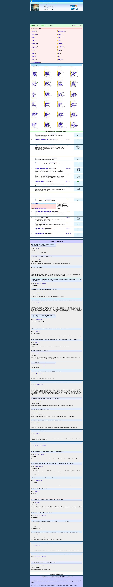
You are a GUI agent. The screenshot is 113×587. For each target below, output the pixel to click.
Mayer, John (33, 41)
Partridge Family (73, 87)
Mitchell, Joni (47, 113)
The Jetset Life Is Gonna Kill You (63, 206)
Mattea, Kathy (47, 73)
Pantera (72, 83)
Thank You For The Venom (62, 205)
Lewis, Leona (34, 86)
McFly (46, 83)
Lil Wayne (33, 92)
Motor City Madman (38, 319)
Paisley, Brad (73, 81)
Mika (45, 104)
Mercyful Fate (47, 97)
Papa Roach (73, 84)
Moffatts (46, 115)
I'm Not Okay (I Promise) (62, 203)
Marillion (33, 126)
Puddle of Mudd (73, 126)
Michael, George (47, 102)
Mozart (59, 66)
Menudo (46, 96)
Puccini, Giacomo (74, 125)
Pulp (72, 127)
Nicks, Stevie (60, 97)
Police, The (73, 108)
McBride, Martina (34, 43)
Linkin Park (33, 94)
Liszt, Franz (33, 96)
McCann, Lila (47, 77)
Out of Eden (73, 73)
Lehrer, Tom (33, 81)
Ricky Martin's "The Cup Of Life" (40, 283)
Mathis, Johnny (47, 72)
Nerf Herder (60, 87)
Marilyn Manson (34, 127)
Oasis (59, 40)
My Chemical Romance (61, 31)
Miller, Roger (47, 106)
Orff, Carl (59, 128)
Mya (58, 75)
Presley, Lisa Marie (74, 115)
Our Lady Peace (60, 46)
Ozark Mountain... (74, 76)
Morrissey (46, 123)
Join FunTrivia (40, 2)
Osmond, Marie (73, 71)
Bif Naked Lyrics (37, 248)
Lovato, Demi (34, 106)
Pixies (72, 102)
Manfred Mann (34, 122)
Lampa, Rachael (34, 73)
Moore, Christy (47, 118)
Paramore (72, 85)
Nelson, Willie (60, 85)
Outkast (72, 74)
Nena (59, 86)
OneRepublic (60, 124)
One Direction (60, 43)
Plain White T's (73, 105)
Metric (46, 101)
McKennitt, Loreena (48, 85)
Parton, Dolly (73, 86)
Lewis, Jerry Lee (34, 85)
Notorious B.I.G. (60, 107)
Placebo (72, 104)
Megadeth (46, 92)
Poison (59, 56)
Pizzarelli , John (73, 103)
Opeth (59, 125)
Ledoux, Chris (34, 77)
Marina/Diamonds (34, 128)
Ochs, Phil (59, 118)
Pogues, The (73, 106)
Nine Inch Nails (60, 101)
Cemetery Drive (60, 204)
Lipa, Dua (33, 95)
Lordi (32, 104)
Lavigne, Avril (34, 30)
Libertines (33, 87)
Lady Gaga (67, 145)
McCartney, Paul (34, 46)
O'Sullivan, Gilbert (60, 113)
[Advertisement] (56, 18)
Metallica (33, 53)
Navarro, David (60, 81)
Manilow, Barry (34, 124)
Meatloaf (33, 50)
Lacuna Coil (67, 139)
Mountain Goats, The (48, 128)
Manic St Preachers (34, 123)
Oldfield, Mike (60, 122)
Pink (58, 53)
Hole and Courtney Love (39, 302)
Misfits (46, 112)
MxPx (59, 74)
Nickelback (59, 96)
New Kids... (59, 91)
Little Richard (34, 97)
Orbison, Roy (60, 44)
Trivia (43, 0)
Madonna (33, 37)
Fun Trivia (34, 0)
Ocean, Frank (60, 117)
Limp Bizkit (33, 93)
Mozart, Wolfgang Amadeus (36, 62)
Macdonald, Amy (34, 113)
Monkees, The (34, 56)
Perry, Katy (73, 93)
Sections (39, 0)
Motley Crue (47, 125)
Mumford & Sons (60, 72)
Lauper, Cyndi (34, 74)
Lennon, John (34, 82)
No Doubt (59, 104)
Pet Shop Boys (73, 94)
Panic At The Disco (61, 47)
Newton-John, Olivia (61, 95)
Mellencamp (47, 93)
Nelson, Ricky (60, 84)
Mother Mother (47, 124)
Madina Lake (33, 115)
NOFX (59, 105)
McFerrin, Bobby (47, 82)
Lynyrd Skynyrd (34, 108)
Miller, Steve (47, 107)
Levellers (33, 84)
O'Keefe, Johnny (60, 112)
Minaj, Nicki (46, 108)
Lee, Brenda (67, 211)
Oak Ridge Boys (60, 115)
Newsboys (59, 94)
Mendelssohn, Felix (48, 95)
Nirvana (59, 37)
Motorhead (46, 126)
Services (47, 0)
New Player (76, 0)
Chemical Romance (34, 66)
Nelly (59, 83)
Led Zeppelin (33, 31)
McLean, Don (47, 87)
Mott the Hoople (47, 127)
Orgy (72, 66)
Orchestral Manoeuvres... (62, 127)
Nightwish (59, 34)
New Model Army (60, 92)
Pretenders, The (73, 116)
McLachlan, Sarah (47, 86)
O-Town (59, 114)
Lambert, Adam (34, 72)
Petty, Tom (72, 96)
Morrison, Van (34, 59)
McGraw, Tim (47, 84)
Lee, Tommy (68, 217)
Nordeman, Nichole (61, 106)
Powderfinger (73, 113)
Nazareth (59, 82)
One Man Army (37, 259)
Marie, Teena (33, 125)
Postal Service (73, 112)
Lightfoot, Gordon (34, 34)
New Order (59, 93)
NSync (59, 108)
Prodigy (72, 122)
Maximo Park (47, 74)
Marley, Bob (46, 66)
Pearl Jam (59, 50)
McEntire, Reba (34, 47)
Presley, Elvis (60, 59)
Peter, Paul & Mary (74, 95)
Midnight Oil (47, 103)
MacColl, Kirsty (34, 112)
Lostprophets (34, 105)
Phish (72, 97)
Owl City (72, 75)
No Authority (60, 103)
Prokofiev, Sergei (73, 123)
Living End (33, 101)
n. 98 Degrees (60, 77)
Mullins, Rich (60, 71)
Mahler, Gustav (34, 118)
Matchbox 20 (33, 40)
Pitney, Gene (73, 101)
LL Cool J (33, 102)
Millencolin (46, 105)
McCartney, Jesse (34, 44)
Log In (81, 0)
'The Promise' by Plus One (39, 291)
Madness (33, 116)
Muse (59, 30)
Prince (72, 118)
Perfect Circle (73, 92)
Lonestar (33, 103)
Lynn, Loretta (34, 107)
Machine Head (34, 114)
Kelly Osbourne (37, 353)
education (39, 581)
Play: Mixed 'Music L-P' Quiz (77, 25)
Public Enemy (73, 124)
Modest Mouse (47, 114)
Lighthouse (33, 91)
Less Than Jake (34, 83)
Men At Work (47, 94)
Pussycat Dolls (73, 128)
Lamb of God (33, 71)
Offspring (59, 41)
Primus (72, 117)
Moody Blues (47, 117)
